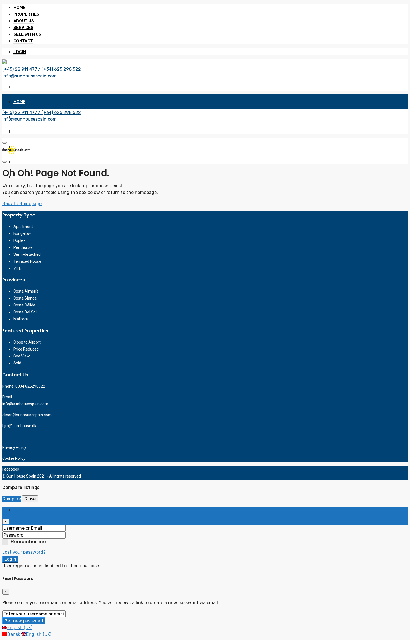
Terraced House (27, 261)
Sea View (21, 356)
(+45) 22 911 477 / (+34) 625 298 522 (41, 69)
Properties (26, 14)
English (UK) (19, 627)
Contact (23, 40)
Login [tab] (19, 510)
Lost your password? (24, 552)
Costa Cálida (24, 305)
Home (19, 7)
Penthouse (23, 247)
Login (19, 51)
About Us (23, 20)
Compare (11, 499)
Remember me (28, 542)
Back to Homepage (22, 203)
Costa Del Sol (25, 312)
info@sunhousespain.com (29, 76)
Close (30, 499)
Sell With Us (27, 34)
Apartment (23, 226)
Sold (17, 363)
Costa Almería (25, 291)
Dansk (14, 634)
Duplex (19, 240)
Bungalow (22, 233)
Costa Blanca (25, 298)
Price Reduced (26, 349)
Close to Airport (27, 342)
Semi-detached (27, 254)
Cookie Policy (13, 458)
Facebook (10, 469)
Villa (17, 268)
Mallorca (20, 319)
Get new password (23, 621)
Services (23, 27)
